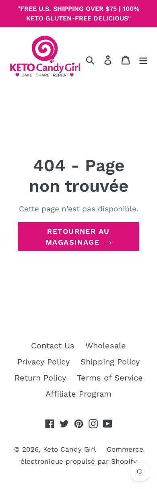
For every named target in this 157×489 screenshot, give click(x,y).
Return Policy (40, 378)
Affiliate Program (78, 394)
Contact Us (52, 345)
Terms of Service (110, 378)
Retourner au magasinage (77, 236)
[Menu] (143, 59)
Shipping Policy (110, 361)
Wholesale (105, 345)
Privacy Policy (43, 361)
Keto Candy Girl (69, 449)
